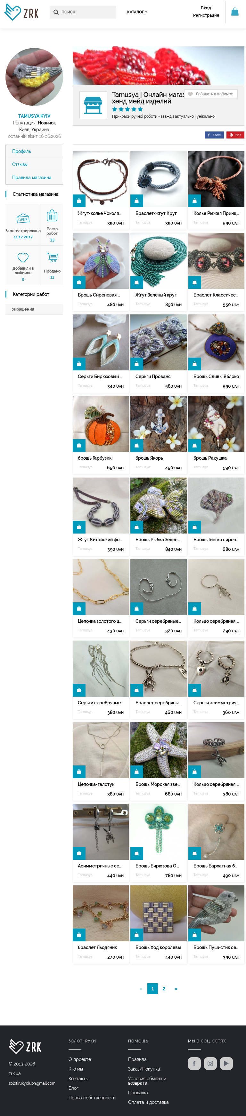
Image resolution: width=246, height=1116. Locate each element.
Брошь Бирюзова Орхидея (158, 865)
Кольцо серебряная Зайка (216, 784)
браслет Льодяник (97, 947)
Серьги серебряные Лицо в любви (158, 621)
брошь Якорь (149, 458)
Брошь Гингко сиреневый (216, 539)
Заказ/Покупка (144, 1069)
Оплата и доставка (148, 1102)
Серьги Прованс (153, 376)
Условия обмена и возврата (147, 1081)
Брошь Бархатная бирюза (216, 865)
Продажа (138, 1092)
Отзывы (20, 164)
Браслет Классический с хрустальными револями (216, 294)
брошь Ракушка (210, 458)
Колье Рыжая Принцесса (216, 213)
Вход (206, 8)
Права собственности (92, 1097)
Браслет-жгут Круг (156, 213)
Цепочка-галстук (96, 784)
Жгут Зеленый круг (155, 294)
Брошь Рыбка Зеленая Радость (158, 539)
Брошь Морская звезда (158, 784)
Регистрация (206, 15)
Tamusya (85, 222)
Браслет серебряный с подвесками (158, 702)
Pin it (238, 135)
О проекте (80, 1059)
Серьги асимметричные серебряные (216, 702)
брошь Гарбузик (94, 458)
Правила (137, 1059)
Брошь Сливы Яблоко (216, 376)
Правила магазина (32, 177)
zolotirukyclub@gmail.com (32, 1083)
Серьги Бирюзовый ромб (101, 376)
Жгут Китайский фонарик (101, 539)
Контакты (78, 1078)
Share (217, 135)
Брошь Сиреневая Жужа (101, 294)
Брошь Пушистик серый (216, 947)
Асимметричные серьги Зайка (101, 865)
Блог (73, 1088)
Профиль (21, 151)
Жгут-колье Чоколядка (101, 213)
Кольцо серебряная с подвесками (216, 621)
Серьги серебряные (99, 702)
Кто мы (76, 1069)
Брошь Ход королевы (158, 947)
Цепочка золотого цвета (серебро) (101, 621)
